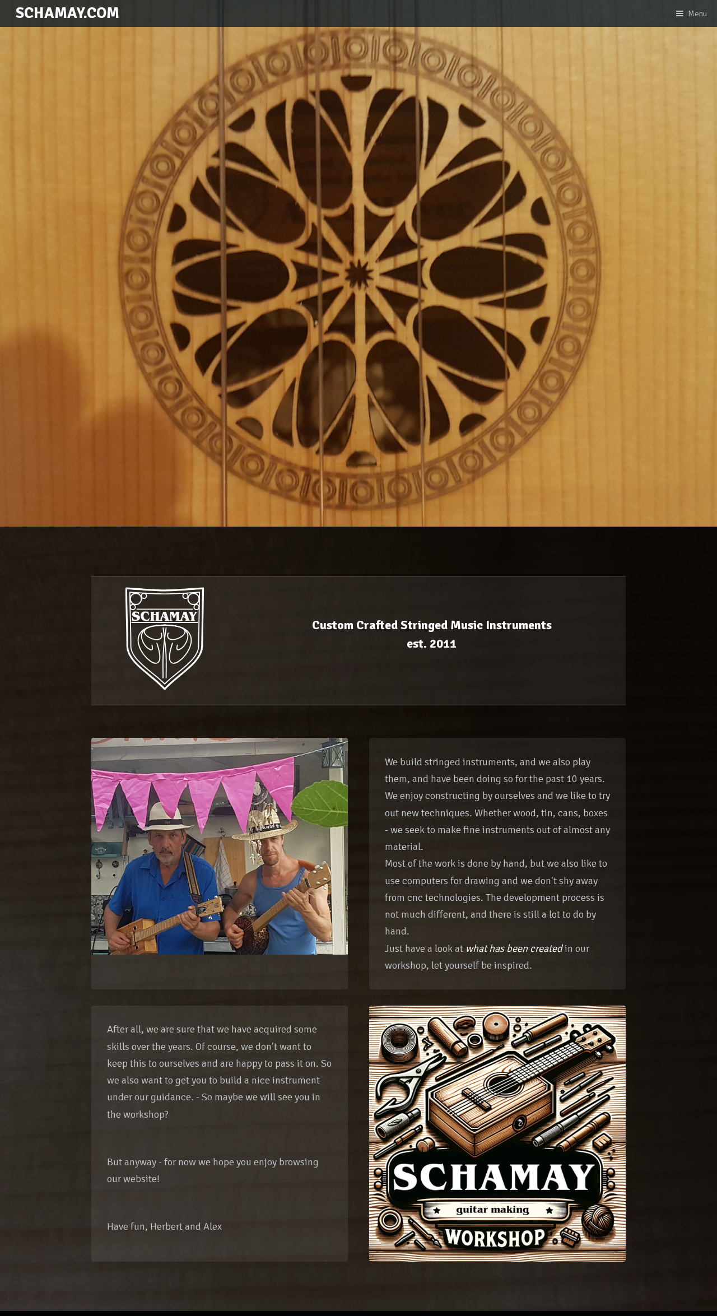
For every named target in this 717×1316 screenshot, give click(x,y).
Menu (697, 13)
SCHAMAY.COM (67, 12)
